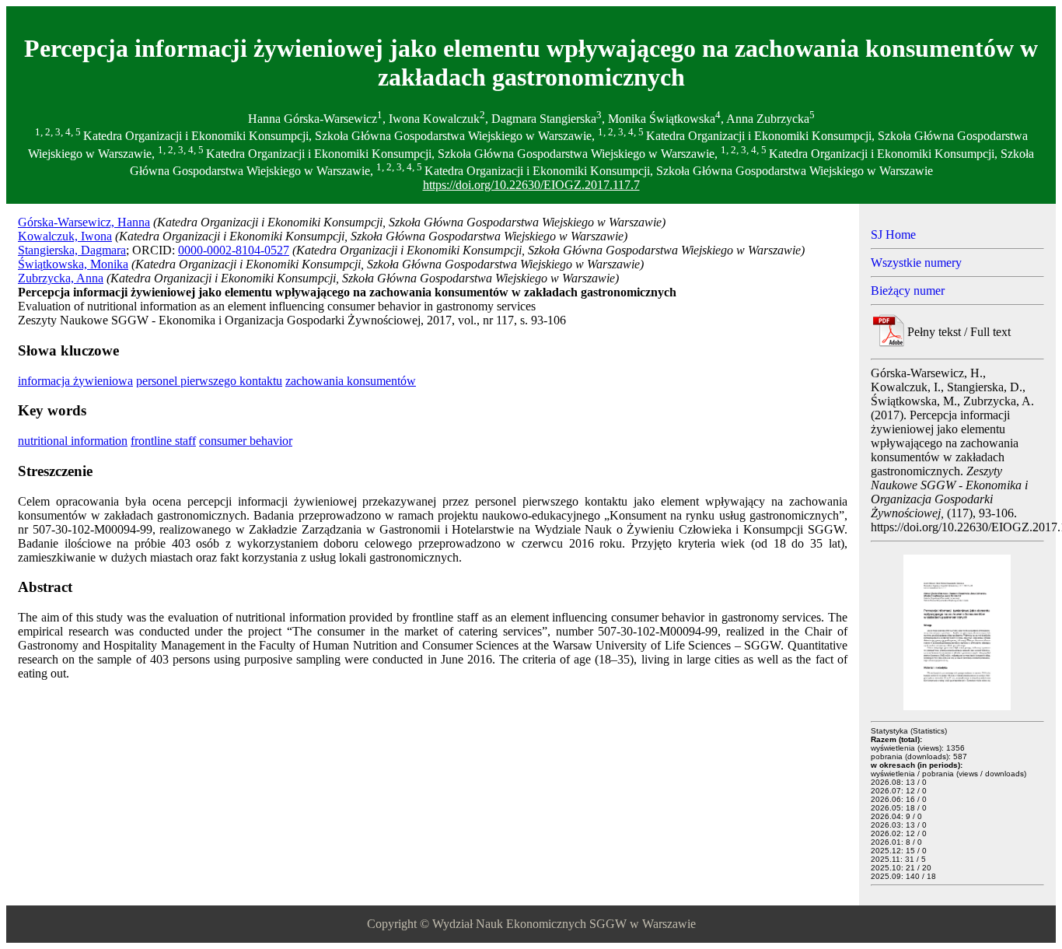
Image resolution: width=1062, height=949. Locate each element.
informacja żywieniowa (75, 380)
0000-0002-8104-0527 (233, 250)
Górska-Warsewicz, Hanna (84, 222)
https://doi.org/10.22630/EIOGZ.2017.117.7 (531, 184)
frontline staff (163, 440)
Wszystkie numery (916, 262)
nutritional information (73, 440)
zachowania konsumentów (350, 380)
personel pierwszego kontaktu (209, 380)
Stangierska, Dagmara (72, 250)
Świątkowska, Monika (73, 264)
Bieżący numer (908, 290)
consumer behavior (245, 440)
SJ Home (893, 234)
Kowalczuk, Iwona (65, 236)
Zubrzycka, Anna (60, 278)
